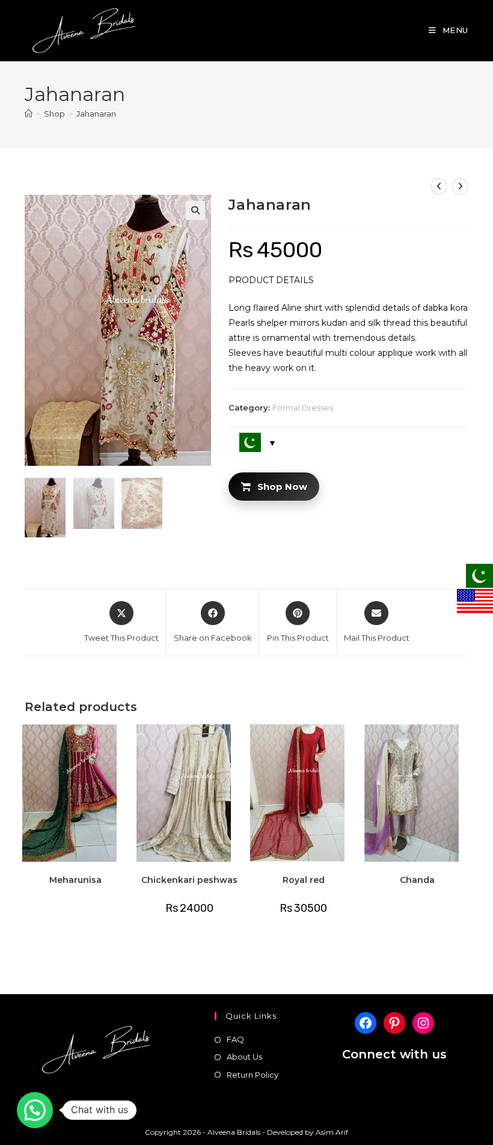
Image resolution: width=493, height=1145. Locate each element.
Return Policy (252, 1074)
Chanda (417, 880)
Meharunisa (75, 880)
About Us (244, 1056)
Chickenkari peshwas (189, 880)
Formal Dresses (302, 407)
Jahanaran (96, 113)
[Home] (28, 113)
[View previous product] (438, 186)
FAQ (235, 1039)
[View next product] (460, 186)
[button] (195, 210)
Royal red (304, 880)
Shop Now (282, 486)
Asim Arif (332, 1132)
